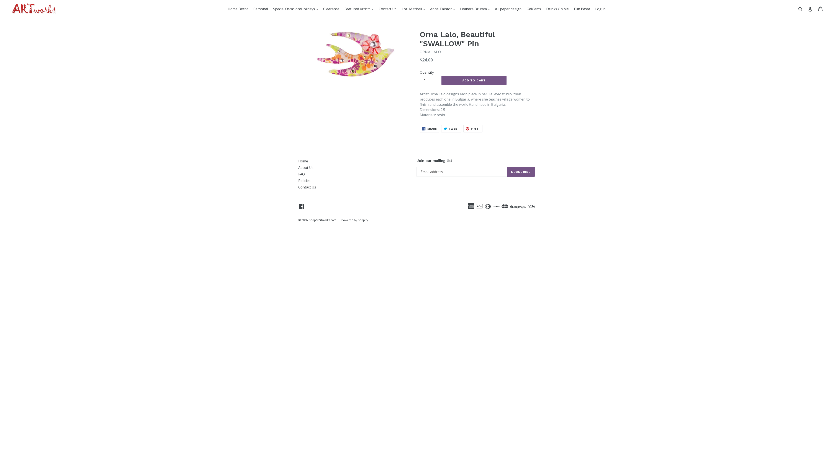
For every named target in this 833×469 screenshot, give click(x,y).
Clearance (331, 9)
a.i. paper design (508, 9)
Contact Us (388, 9)
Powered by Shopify (354, 220)
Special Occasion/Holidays (294, 9)
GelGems (534, 9)
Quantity (427, 72)
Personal (260, 9)
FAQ (301, 174)
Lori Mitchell (412, 9)
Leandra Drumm (474, 9)
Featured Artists (357, 9)
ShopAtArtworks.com (322, 220)
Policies (304, 180)
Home (303, 161)
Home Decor (238, 9)
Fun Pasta (582, 9)
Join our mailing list (434, 161)
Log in (600, 9)
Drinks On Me (557, 9)
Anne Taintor (441, 9)
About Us (305, 167)
